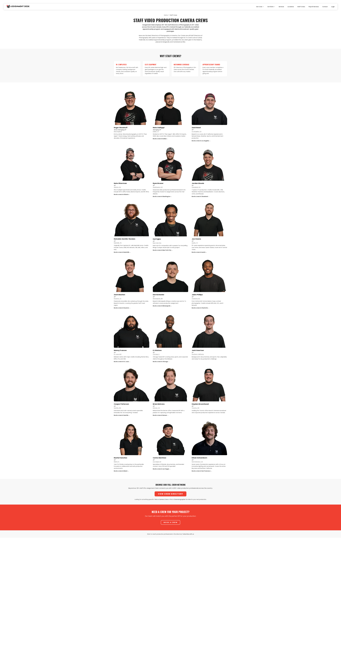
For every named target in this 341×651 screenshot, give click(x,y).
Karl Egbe (157, 239)
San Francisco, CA (197, 462)
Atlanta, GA (117, 187)
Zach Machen (119, 295)
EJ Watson (157, 350)
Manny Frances (120, 350)
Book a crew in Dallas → (160, 139)
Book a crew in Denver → (161, 415)
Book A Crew (170, 522)
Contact (325, 7)
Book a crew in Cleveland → (200, 196)
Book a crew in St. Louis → (122, 361)
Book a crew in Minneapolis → (162, 306)
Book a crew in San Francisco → (202, 471)
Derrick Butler (158, 295)
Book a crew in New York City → (163, 250)
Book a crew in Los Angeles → (201, 141)
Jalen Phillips (197, 295)
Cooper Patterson (121, 404)
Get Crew (259, 7)
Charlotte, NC (196, 298)
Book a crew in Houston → (122, 308)
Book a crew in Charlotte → (200, 308)
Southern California (198, 354)
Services (281, 7)
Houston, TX (117, 298)
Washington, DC (158, 187)
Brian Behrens (159, 404)
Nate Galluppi (158, 127)
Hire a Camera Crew (161, 499)
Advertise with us (188, 534)
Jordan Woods (198, 183)
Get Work (270, 7)
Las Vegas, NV (157, 462)
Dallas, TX (156, 131)
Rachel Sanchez (120, 458)
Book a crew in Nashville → (122, 252)
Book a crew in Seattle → (122, 415)
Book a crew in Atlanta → (122, 194)
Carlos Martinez (159, 458)
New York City (157, 243)
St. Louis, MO (117, 354)
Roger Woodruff (120, 127)
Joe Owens (196, 239)
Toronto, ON (195, 408)
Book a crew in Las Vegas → (162, 469)
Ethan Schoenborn (199, 458)
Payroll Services (314, 7)
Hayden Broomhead (200, 404)
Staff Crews (301, 7)
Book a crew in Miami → (121, 471)
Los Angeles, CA (196, 131)
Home (166, 15)
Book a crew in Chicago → (161, 361)
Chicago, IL (156, 354)
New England (118, 131)
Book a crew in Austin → (199, 252)
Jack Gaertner (198, 350)
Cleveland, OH (196, 187)
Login (333, 7)
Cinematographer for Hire (182, 499)
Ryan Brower (158, 183)
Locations (291, 7)
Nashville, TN (117, 243)
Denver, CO (156, 408)
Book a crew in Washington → (162, 196)
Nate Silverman (120, 183)
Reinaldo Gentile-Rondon (124, 239)
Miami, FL (116, 462)
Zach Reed (196, 127)
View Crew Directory (170, 494)
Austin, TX (195, 243)
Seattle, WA (117, 408)
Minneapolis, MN (158, 298)
